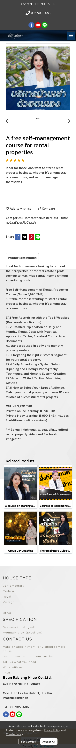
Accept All (48, 741)
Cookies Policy (14, 734)
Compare (48, 208)
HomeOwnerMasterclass (41, 217)
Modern (8, 591)
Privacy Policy (52, 730)
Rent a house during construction (28, 656)
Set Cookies (28, 741)
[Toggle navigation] (71, 35)
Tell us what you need (19, 662)
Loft (6, 607)
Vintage (9, 602)
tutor (65, 217)
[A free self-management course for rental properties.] (38, 79)
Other (7, 613)
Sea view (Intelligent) (19, 627)
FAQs (7, 672)
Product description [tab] (22, 257)
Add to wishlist (20, 208)
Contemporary (13, 585)
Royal (7, 596)
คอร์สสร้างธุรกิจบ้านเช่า (21, 222)
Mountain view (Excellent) (23, 632)
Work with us (13, 667)
